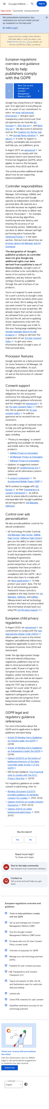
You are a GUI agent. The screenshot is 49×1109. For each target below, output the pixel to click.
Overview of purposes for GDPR (24, 950)
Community (18, 11)
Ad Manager (32, 502)
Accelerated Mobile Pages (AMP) (24, 481)
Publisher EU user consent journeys (25, 966)
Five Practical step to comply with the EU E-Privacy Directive (25, 775)
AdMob (34, 597)
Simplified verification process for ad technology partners (26, 1007)
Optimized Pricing (14, 237)
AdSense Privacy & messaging (24, 460)
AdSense (9, 506)
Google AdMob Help (18, 3)
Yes (17, 840)
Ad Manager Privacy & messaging (26, 457)
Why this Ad (24, 125)
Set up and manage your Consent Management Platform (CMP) (25, 924)
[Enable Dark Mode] (26, 1084)
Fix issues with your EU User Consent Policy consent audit (26, 943)
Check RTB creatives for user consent (26, 999)
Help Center (6, 11)
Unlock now (10, 1067)
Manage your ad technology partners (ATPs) (26, 958)
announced (29, 150)
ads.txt (9, 138)
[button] (4, 4)
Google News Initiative (24, 135)
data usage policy (20, 580)
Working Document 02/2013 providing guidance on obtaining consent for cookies (23, 794)
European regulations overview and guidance (23, 905)
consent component (20, 478)
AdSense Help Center (30, 538)
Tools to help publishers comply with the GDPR (25, 915)
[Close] (46, 18)
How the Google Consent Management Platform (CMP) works (25, 934)
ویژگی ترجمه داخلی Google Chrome (18, 42)
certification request (27, 610)
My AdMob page (10, 28)
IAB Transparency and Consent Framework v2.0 (23, 973)
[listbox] (14, 1084)
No (30, 840)
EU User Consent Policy (20, 407)
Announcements (31, 11)
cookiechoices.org (29, 468)
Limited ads (15, 993)
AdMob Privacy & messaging (24, 453)
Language (11, 1081)
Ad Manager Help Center (20, 535)
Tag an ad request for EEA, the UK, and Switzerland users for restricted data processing (26, 984)
